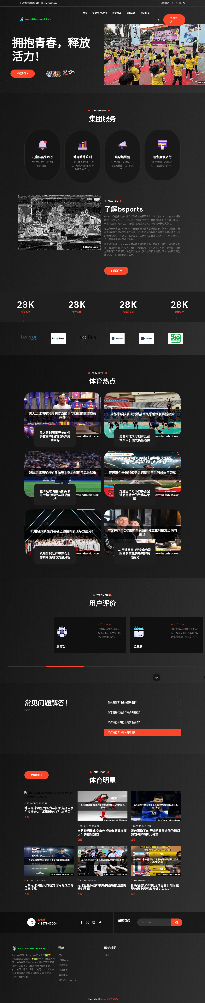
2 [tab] (65, 666)
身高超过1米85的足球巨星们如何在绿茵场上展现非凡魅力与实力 (155, 887)
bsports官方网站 (108, 999)
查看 (26, 816)
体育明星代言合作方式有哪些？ (124, 712)
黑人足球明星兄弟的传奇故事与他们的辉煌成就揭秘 (55, 436)
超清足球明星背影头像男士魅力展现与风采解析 (55, 495)
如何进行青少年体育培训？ (122, 732)
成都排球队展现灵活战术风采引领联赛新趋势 (134, 438)
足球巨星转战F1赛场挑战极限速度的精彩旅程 (102, 887)
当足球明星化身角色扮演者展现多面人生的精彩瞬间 (102, 833)
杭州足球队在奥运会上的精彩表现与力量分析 (55, 555)
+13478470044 (50, 3)
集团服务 (145, 13)
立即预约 (173, 20)
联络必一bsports (142, 26)
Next (156, 677)
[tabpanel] (90, 634)
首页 (85, 13)
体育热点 (116, 13)
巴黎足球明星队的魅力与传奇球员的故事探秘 (48, 887)
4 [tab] (140, 666)
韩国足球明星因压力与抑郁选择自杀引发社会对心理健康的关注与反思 (48, 810)
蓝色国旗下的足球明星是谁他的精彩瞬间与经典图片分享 (155, 833)
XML (107, 955)
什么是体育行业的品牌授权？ (123, 702)
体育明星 (130, 13)
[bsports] (39, 19)
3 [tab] (102, 666)
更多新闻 (35, 775)
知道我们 (21, 73)
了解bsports (99, 13)
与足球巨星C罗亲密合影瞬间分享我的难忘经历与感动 (134, 553)
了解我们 (115, 270)
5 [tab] (178, 666)
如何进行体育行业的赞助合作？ (124, 722)
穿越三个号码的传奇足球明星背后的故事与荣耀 (134, 495)
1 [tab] (27, 666)
